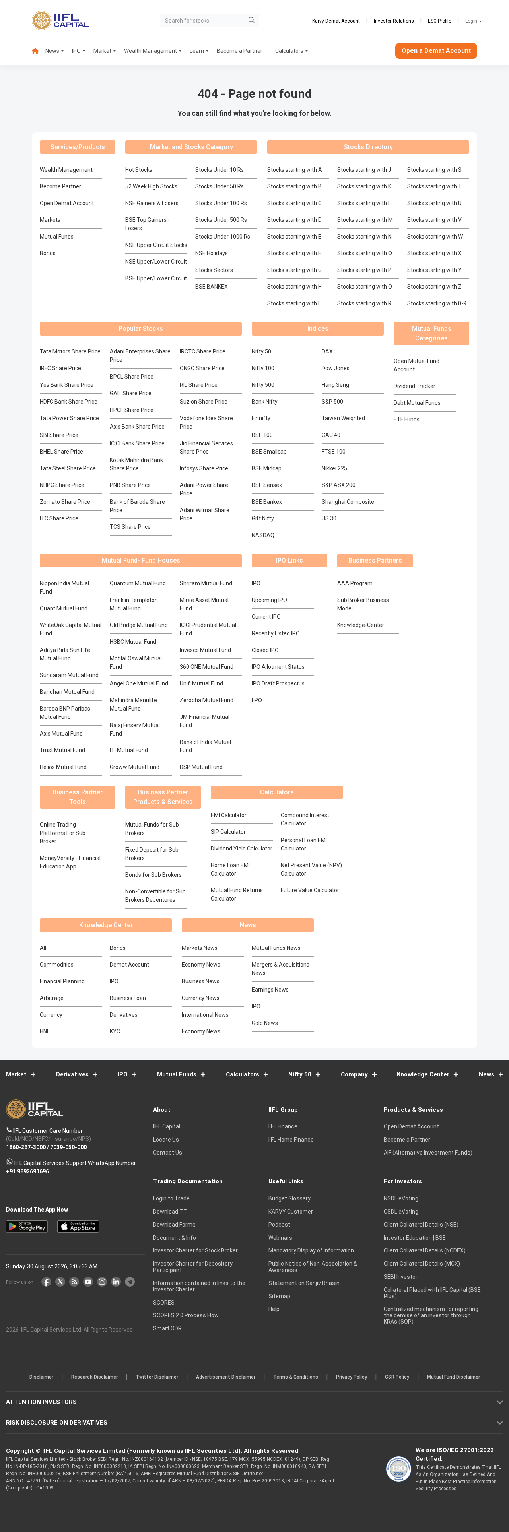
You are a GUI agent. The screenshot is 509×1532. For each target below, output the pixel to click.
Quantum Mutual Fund (138, 583)
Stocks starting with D (294, 220)
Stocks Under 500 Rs (221, 220)
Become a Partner (239, 51)
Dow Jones (336, 368)
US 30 (329, 518)
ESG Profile (439, 21)
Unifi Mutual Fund (201, 683)
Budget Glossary (289, 1199)
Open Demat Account (67, 203)
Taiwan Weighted (343, 418)
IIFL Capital (166, 1127)
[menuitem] (38, 51)
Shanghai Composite (348, 502)
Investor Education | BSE (415, 1238)
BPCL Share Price (131, 376)
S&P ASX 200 (339, 485)
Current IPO (266, 617)
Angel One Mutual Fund (139, 683)
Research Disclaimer (94, 1377)
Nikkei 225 (334, 468)
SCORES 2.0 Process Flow (186, 1316)
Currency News (201, 998)
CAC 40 (331, 435)
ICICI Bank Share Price (137, 443)
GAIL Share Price (131, 393)
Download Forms (174, 1224)
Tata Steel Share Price (68, 468)
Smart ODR (167, 1329)
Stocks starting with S (434, 170)
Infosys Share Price (204, 468)
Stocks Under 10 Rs (219, 170)
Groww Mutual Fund (134, 767)
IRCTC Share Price (202, 351)
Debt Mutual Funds (417, 403)
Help (274, 1309)
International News (205, 1015)
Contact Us (167, 1152)
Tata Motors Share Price (70, 351)
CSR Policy (397, 1377)
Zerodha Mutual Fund (206, 700)
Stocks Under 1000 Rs (222, 236)
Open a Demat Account (436, 50)
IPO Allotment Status (278, 667)
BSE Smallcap (269, 452)
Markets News (200, 948)
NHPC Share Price (62, 485)
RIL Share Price (199, 385)
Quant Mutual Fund (63, 608)
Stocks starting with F (294, 253)
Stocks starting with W (435, 236)
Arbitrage (52, 998)
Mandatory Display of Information (311, 1251)
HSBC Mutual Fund (133, 642)
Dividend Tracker (414, 386)
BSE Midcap (267, 468)
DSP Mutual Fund (201, 767)
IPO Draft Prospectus (278, 683)
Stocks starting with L (364, 203)
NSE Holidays (211, 253)
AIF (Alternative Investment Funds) (428, 1152)
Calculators (289, 51)
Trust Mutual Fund (62, 750)
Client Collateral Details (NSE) (421, 1224)
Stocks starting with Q (364, 286)
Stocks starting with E (294, 236)
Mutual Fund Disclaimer (453, 1377)
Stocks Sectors (214, 270)
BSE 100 (262, 435)
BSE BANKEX (211, 286)
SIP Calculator (228, 832)
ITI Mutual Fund (129, 750)
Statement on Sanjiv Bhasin (304, 1283)
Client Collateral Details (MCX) (422, 1264)
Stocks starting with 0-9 (436, 303)
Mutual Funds (57, 236)
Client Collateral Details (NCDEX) (425, 1251)
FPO (257, 700)
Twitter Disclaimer (157, 1377)
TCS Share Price (130, 527)
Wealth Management (150, 51)
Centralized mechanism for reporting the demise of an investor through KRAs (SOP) (431, 1315)
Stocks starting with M (365, 220)
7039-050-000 (68, 1147)
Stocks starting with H (294, 286)
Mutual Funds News (276, 948)
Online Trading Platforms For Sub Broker (62, 833)
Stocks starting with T (434, 186)
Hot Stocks (138, 170)
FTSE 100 (334, 452)
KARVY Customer (290, 1211)
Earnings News (270, 989)
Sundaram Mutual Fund (69, 675)
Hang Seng (335, 385)
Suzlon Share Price (203, 401)
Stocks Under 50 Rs (219, 186)
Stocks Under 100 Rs (221, 203)
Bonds (48, 253)
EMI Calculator (229, 815)
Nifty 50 (261, 351)
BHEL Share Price (61, 452)
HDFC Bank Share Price (68, 401)
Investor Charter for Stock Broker (195, 1251)
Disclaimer (41, 1377)
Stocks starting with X (434, 253)
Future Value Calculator (310, 890)
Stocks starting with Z (434, 286)
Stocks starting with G (294, 270)
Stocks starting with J (364, 170)
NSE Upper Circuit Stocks (156, 245)
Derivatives (124, 1015)
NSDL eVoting (401, 1199)
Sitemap (279, 1296)
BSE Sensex (267, 485)
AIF (44, 948)
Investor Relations (394, 21)
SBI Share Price (59, 435)
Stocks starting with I (293, 303)
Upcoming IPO (269, 600)
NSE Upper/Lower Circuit (156, 261)
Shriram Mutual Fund (206, 583)
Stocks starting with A (294, 170)
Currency (51, 1015)
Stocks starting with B (294, 186)
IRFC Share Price (60, 368)
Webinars (280, 1238)
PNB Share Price (130, 485)
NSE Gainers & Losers (152, 203)
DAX (327, 351)
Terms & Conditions (295, 1377)
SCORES (164, 1302)
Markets (50, 220)
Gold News (265, 1023)
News (52, 51)
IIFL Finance (282, 1127)
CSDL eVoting (401, 1211)
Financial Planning (62, 981)
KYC (115, 1031)
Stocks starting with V (434, 220)
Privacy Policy (351, 1377)
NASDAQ (263, 535)
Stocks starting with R (364, 303)
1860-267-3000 (26, 1147)
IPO (76, 51)
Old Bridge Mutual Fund (139, 625)
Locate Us (166, 1140)
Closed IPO (265, 650)
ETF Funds (407, 419)
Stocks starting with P (364, 270)
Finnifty (261, 418)
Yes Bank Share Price (66, 385)
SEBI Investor (401, 1277)
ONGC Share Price (202, 368)
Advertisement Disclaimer (225, 1377)
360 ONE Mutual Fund (206, 667)
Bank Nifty (265, 401)
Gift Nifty (263, 518)
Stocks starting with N (364, 236)
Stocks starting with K (364, 186)
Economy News (201, 964)
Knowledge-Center (360, 625)
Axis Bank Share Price (137, 426)
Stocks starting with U (434, 203)
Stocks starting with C (294, 203)
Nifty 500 (263, 385)
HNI (44, 1031)
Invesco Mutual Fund (205, 650)
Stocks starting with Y (434, 270)
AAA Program (355, 583)
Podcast (279, 1224)
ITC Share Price (59, 518)
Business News (201, 981)
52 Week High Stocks (151, 186)
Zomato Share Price (65, 502)
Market (102, 51)
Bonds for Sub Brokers (153, 875)
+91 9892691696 (27, 1171)
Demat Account (129, 964)
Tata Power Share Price (69, 418)
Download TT (170, 1211)
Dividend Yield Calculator (241, 848)
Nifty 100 (263, 368)
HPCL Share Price (131, 410)
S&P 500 (332, 401)
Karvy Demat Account (336, 21)
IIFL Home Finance (291, 1140)
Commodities (57, 964)
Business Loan (128, 998)
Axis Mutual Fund (61, 733)
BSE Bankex (267, 502)
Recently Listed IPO (276, 633)
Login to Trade (171, 1199)
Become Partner (60, 186)
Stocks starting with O (364, 253)
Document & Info (174, 1238)
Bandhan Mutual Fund (67, 692)
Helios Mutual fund (63, 767)
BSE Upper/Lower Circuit (156, 278)
